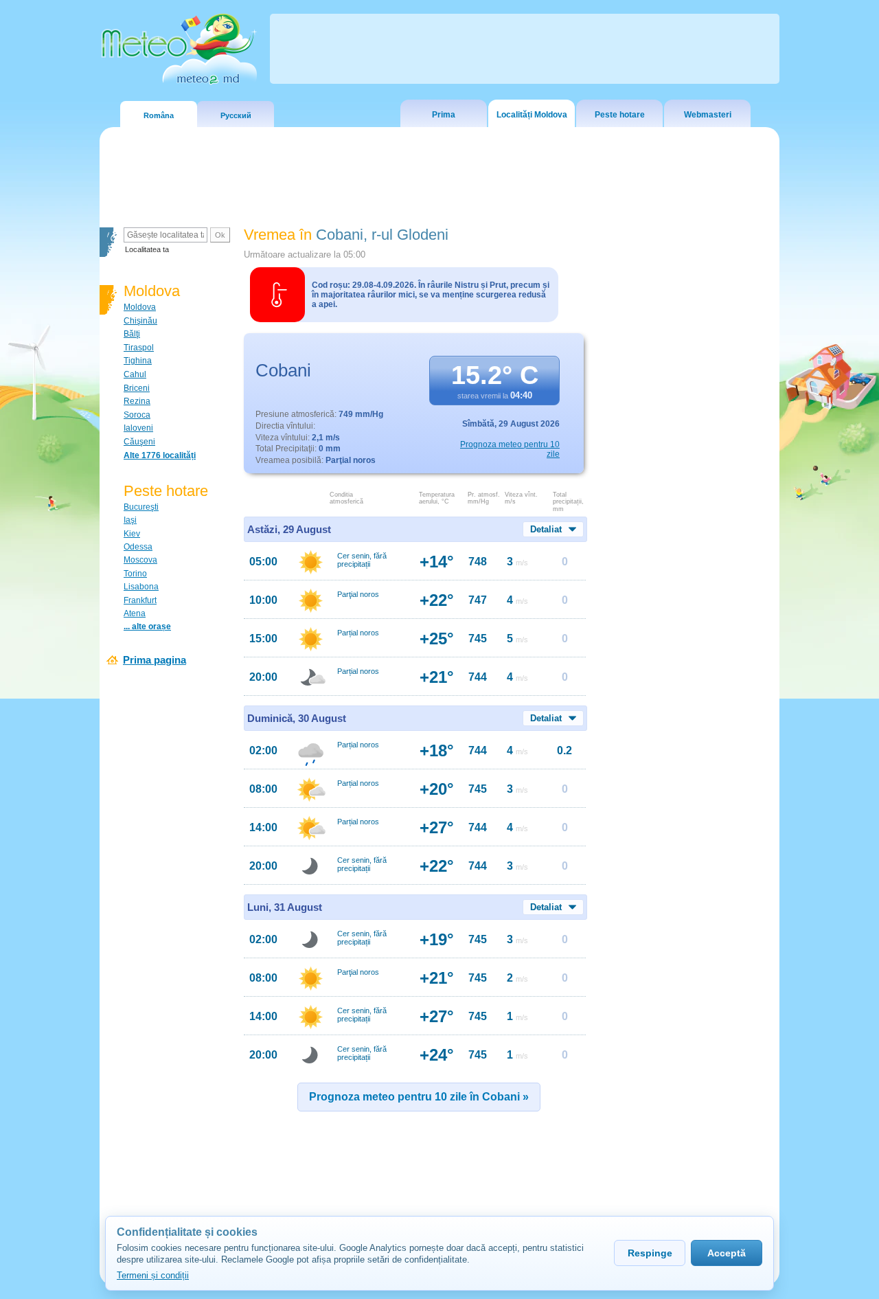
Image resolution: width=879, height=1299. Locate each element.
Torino (135, 573)
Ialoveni (138, 428)
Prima (443, 115)
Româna (159, 115)
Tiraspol (139, 347)
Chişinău (140, 321)
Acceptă (726, 1252)
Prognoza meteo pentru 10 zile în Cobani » (419, 1097)
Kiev (132, 534)
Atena (135, 613)
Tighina (138, 360)
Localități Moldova (531, 115)
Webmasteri (707, 115)
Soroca (137, 415)
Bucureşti (141, 507)
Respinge (650, 1252)
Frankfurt (140, 600)
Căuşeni (139, 442)
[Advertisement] (686, 463)
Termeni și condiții (153, 1275)
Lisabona (141, 586)
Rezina (137, 401)
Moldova (140, 307)
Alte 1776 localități (160, 455)
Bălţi (132, 334)
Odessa (138, 547)
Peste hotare (620, 115)
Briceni (137, 388)
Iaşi (130, 520)
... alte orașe (147, 626)
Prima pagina (154, 660)
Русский (235, 115)
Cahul (135, 374)
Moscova (140, 560)
